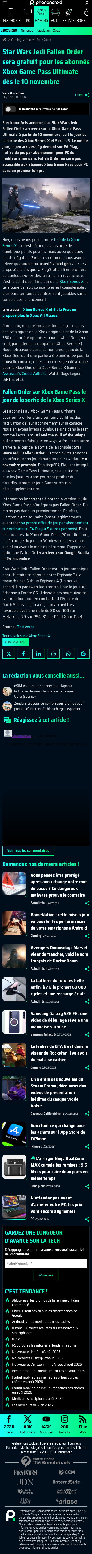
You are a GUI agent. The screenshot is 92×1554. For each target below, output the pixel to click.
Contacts (75, 1443)
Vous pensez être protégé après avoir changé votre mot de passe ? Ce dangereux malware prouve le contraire (59, 885)
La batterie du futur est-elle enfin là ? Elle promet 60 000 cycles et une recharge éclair (58, 987)
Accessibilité (28, 1452)
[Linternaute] (66, 1482)
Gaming (41, 20)
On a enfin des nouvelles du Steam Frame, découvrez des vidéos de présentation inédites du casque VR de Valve (58, 1092)
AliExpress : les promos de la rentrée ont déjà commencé (46, 1302)
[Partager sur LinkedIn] (38, 654)
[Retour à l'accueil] (46, 2)
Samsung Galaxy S (43, 1034)
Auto (55, 20)
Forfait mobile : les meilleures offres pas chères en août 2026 (48, 1390)
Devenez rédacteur (54, 1443)
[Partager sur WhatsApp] (68, 654)
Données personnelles (60, 1447)
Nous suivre (83, 654)
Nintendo (27, 30)
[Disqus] (46, 787)
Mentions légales (31, 1447)
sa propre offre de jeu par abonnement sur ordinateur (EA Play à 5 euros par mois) (45, 526)
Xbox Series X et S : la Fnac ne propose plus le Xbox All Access (39, 312)
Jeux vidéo (33, 39)
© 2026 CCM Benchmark (55, 1452)
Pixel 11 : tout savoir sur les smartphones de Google (44, 1313)
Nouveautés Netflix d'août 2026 (36, 1351)
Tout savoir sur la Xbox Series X (26, 636)
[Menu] (5, 3)
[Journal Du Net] (25, 1482)
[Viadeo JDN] (25, 1501)
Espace (68, 20)
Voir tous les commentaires (28, 850)
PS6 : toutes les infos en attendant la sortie (44, 1345)
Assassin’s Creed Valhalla (24, 373)
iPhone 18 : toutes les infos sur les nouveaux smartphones (45, 1330)
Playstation (43, 30)
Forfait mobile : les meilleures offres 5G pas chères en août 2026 (45, 1379)
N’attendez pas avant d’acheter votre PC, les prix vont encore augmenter (56, 1204)
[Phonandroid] (11, 1515)
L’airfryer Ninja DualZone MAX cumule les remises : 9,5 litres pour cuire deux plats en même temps (59, 1168)
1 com (79, 95)
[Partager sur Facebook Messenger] (53, 654)
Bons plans (38, 1186)
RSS (83, 1429)
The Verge (26, 627)
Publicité (11, 1447)
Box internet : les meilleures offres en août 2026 (48, 1371)
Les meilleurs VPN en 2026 (32, 1405)
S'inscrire (46, 1275)
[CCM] (66, 1473)
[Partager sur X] (8, 654)
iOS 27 (17, 1339)
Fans (9, 1429)
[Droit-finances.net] (25, 1492)
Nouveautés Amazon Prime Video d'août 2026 (47, 1364)
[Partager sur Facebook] (23, 654)
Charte (82, 1447)
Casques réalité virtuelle (47, 1113)
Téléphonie (11, 20)
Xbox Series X (71, 281)
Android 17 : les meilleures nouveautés (41, 1321)
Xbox (56, 30)
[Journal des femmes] (25, 1473)
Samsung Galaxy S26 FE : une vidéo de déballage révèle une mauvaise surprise (59, 1020)
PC (28, 20)
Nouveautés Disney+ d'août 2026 (37, 1358)
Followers (27, 1429)
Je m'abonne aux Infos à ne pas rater (43, 109)
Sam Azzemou (13, 93)
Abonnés (46, 1429)
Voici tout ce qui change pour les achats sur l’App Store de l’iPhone (58, 1132)
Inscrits (64, 1429)
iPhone (35, 1146)
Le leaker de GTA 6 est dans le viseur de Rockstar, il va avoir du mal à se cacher (59, 1052)
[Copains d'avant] (66, 1492)
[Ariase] (66, 1501)
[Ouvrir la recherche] (87, 3)
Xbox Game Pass (15, 642)
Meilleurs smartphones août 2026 (37, 1398)
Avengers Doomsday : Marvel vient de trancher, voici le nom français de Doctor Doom (59, 954)
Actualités (38, 902)
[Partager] (87, 95)
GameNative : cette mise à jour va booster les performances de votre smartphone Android (60, 921)
